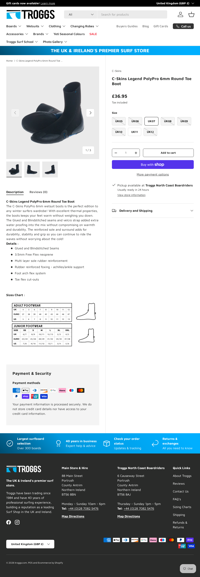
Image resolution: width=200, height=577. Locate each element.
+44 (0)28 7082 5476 (83, 508)
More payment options (153, 174)
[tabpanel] (52, 277)
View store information (131, 195)
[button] (191, 14)
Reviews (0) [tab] (38, 192)
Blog (145, 26)
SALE (93, 34)
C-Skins (116, 70)
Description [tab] (15, 192)
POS (30, 562)
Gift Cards (161, 26)
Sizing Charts (182, 507)
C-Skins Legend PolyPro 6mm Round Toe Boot (39, 61)
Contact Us (180, 491)
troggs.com (21, 562)
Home (9, 61)
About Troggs (182, 475)
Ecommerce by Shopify (50, 562)
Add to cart (168, 152)
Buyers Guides (127, 26)
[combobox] (115, 14)
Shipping (179, 514)
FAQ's (177, 499)
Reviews (179, 483)
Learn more (48, 3)
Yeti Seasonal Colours (69, 34)
